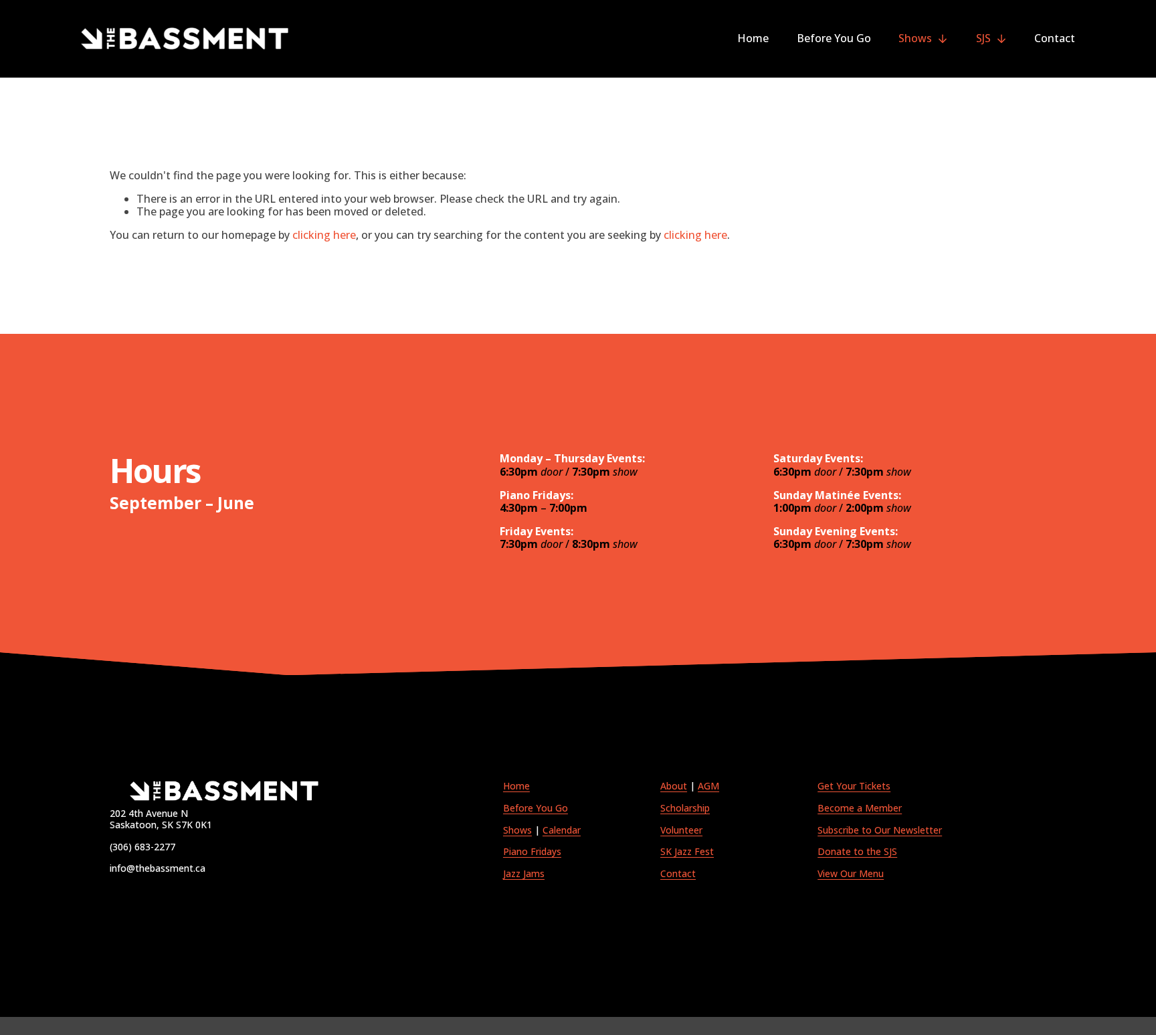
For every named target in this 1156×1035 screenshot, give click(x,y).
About (673, 786)
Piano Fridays (532, 852)
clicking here (324, 234)
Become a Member (859, 808)
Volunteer (681, 830)
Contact (1054, 38)
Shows (517, 830)
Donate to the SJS (857, 852)
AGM (708, 786)
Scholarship (685, 808)
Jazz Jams (524, 874)
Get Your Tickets (853, 786)
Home (753, 38)
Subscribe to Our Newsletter (879, 830)
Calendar (562, 830)
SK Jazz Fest (687, 852)
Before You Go (834, 38)
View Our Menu (850, 874)
